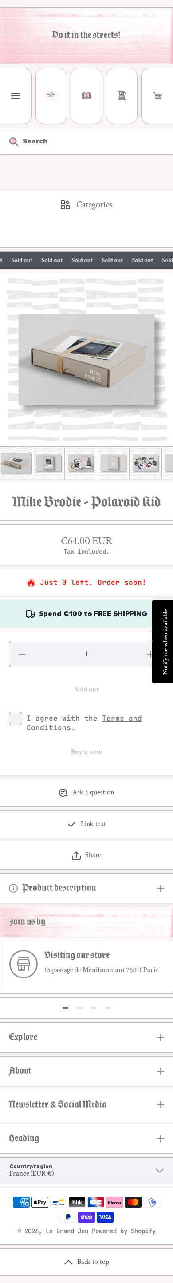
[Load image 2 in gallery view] (48, 463)
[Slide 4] (107, 1008)
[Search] (9, 141)
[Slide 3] (93, 1008)
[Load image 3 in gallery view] (81, 463)
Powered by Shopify (124, 1231)
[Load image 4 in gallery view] (113, 463)
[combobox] (86, 141)
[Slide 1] (65, 1008)
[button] (157, 96)
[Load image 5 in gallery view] (145, 463)
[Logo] (51, 96)
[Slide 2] (79, 1008)
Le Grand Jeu (67, 1231)
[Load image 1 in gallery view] (16, 463)
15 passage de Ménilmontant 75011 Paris (101, 970)
